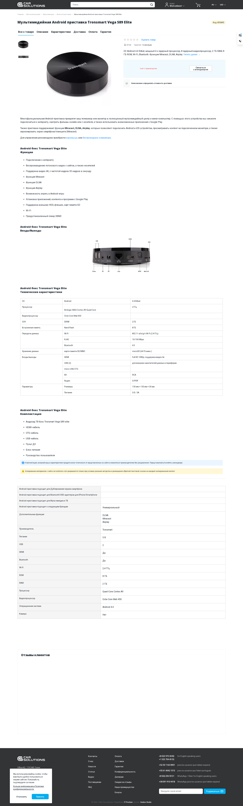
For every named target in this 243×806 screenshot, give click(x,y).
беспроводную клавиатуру (97, 137)
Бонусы (118, 792)
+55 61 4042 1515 (167, 771)
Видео (91, 777)
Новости (92, 766)
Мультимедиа (48, 14)
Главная (20, 14)
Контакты (92, 756)
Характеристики (61, 31)
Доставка (80, 31)
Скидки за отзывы (123, 782)
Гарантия (105, 31)
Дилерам (119, 777)
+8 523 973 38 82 (166, 756)
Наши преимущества (124, 787)
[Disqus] (121, 695)
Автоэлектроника (33, 14)
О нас (90, 761)
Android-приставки (64, 14)
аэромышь (72, 137)
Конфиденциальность (125, 772)
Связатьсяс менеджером (200, 68)
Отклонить (21, 797)
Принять (40, 797)
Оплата (92, 31)
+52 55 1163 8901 (167, 765)
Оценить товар (148, 40)
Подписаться (212, 791)
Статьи (91, 772)
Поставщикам (94, 782)
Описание (42, 31)
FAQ (90, 787)
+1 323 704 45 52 (166, 759)
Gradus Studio (145, 802)
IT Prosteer (128, 802)
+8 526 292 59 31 (166, 776)
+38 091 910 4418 (167, 782)
